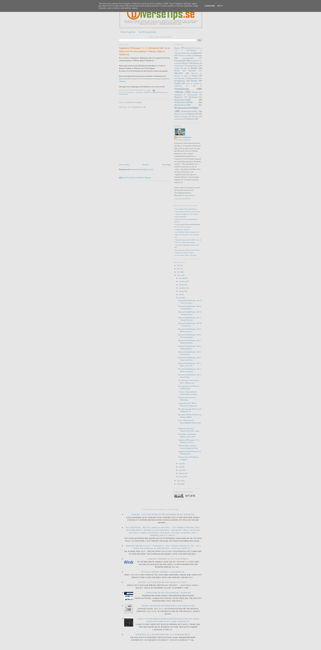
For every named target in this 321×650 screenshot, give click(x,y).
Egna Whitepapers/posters (147, 32)
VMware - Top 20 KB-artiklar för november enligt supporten (163, 514)
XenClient (194, 116)
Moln (185, 68)
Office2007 (192, 70)
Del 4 (186, 227)
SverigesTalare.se (189, 195)
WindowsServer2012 (159, 92)
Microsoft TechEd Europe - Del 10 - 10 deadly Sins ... (190, 324)
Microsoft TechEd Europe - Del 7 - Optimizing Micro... (190, 341)
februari (182, 473)
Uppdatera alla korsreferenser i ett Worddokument (189, 452)
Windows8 (193, 97)
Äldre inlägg (166, 164)
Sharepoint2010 (192, 78)
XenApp (184, 116)
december (182, 278)
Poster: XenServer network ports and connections (187, 211)
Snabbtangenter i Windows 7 (182, 229)
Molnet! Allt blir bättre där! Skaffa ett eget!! (163, 582)
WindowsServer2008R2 (186, 108)
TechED (177, 83)
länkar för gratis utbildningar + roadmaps (168, 593)
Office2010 (178, 73)
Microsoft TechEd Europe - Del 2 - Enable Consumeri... (190, 370)
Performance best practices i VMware (184, 253)
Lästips (176, 68)
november (182, 281)
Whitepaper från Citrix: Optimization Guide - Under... (189, 429)
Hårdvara (196, 63)
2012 (179, 275)
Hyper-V (131, 92)
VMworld (194, 92)
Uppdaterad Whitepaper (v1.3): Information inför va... (188, 441)
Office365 (177, 76)
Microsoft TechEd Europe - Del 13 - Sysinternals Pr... (190, 307)
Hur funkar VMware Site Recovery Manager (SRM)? (190, 415)
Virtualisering (181, 88)
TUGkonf (196, 83)
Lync (197, 65)
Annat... (177, 48)
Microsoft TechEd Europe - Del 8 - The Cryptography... (190, 336)
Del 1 (175, 227)
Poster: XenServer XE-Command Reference (186, 209)
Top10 (188, 83)
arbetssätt (188, 48)
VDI (194, 86)
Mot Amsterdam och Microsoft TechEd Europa (188, 387)
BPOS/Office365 (191, 50)
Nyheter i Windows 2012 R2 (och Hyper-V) (168, 559)
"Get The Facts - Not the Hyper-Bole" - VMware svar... (188, 381)
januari (181, 476)
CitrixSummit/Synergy (182, 53)
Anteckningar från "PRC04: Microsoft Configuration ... (188, 404)
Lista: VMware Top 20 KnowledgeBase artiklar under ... (189, 422)
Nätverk (177, 70)
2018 (179, 265)
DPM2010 (181, 55)
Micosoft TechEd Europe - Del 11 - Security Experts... (189, 318)
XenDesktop (178, 119)
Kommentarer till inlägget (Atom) (141, 169)
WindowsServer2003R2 (183, 102)
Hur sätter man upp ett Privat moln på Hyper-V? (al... (190, 410)
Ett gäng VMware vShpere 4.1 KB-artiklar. (163, 572)
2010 (179, 484)
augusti (181, 291)
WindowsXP (193, 114)
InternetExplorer (179, 66)
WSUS (176, 116)
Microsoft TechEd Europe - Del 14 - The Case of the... (190, 301)
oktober (182, 284)
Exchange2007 (188, 58)
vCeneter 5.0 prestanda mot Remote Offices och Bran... (188, 393)
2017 (179, 269)
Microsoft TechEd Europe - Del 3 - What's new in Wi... (190, 364)
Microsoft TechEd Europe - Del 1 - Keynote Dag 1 (190, 376)
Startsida (145, 164)
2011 (179, 481)
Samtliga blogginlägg (127, 32)
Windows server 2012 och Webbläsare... (187, 398)
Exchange (198, 55)
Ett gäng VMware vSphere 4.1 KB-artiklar (185, 255)
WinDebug (178, 95)
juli (180, 294)
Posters (139, 92)
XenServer (123, 94)
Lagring (189, 65)
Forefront (177, 63)
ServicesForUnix (179, 78)
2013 (179, 272)
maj (180, 463)
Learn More (209, 6)
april (180, 467)
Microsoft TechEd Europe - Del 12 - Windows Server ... (190, 313)
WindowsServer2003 (182, 99)
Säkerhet (194, 80)
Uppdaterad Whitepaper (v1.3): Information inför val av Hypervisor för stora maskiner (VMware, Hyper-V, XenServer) (144, 51)
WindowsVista (179, 114)
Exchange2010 (180, 60)
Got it (220, 6)
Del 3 (182, 227)
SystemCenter (179, 80)
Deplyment (197, 53)
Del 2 (179, 227)
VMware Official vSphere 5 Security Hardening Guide (188, 446)
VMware (147, 92)
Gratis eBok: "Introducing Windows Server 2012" (187, 435)
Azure (176, 50)
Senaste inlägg (124, 164)
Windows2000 (192, 95)
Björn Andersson (184, 137)
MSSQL (194, 68)
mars (180, 470)
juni (180, 298)
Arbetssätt (197, 48)
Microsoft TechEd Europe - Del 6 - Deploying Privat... (190, 347)
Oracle (186, 76)
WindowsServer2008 (182, 105)
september (182, 288)
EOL (189, 55)
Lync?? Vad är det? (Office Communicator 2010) (187, 232)
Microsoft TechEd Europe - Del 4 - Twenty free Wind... (190, 358)
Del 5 (189, 227)
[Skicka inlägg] (153, 90)
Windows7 (178, 97)
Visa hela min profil (182, 198)
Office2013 (194, 73)
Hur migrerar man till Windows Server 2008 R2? (187, 250)
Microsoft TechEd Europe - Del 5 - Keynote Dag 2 (190, 353)
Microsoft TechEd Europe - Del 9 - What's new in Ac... (190, 330)
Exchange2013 (195, 61)
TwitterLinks (178, 86)
